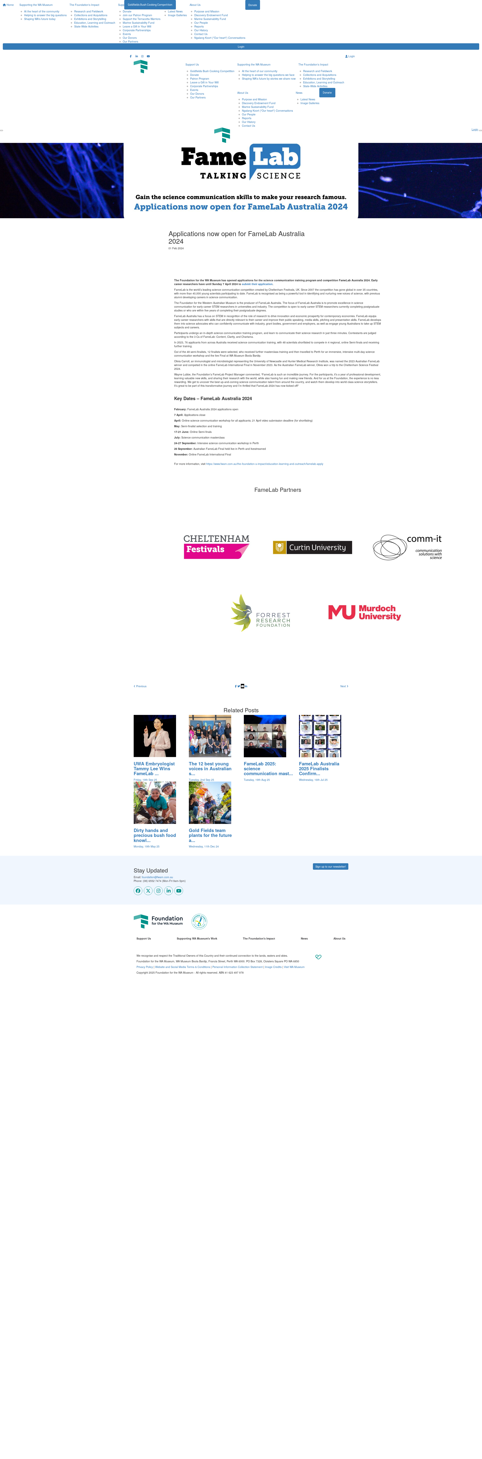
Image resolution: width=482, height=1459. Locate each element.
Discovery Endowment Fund (211, 15)
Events (127, 34)
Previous (140, 686)
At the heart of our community (259, 71)
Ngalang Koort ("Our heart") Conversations (219, 38)
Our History (201, 30)
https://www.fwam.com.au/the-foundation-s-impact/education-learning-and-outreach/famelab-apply (264, 464)
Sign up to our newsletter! (330, 866)
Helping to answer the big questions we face (268, 75)
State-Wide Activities (86, 26)
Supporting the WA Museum (254, 64)
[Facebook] (138, 890)
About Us (242, 93)
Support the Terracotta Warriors (141, 19)
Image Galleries (177, 15)
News (299, 93)
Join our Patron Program (137, 15)
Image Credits (273, 967)
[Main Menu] (1, 130)
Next (343, 686)
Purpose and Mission (206, 11)
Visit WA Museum (294, 967)
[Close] (480, 130)
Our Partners (130, 41)
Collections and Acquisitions (90, 15)
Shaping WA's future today (40, 19)
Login (241, 46)
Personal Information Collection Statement (237, 967)
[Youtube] (178, 890)
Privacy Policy (145, 967)
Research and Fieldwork (88, 11)
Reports (199, 26)
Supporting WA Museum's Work (197, 938)
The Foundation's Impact (313, 64)
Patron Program (199, 78)
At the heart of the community (41, 11)
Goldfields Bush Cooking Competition (150, 4)
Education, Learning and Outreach (94, 22)
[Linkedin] (168, 890)
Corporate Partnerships (137, 30)
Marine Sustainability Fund (138, 22)
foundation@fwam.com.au (157, 877)
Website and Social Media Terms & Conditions (182, 967)
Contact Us (200, 34)
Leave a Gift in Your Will (137, 26)
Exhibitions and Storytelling (90, 19)
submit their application (257, 284)
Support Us (192, 64)
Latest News (175, 11)
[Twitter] (148, 890)
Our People (201, 22)
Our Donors (130, 38)
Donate (127, 11)
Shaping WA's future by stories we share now (269, 78)
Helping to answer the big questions (45, 15)
